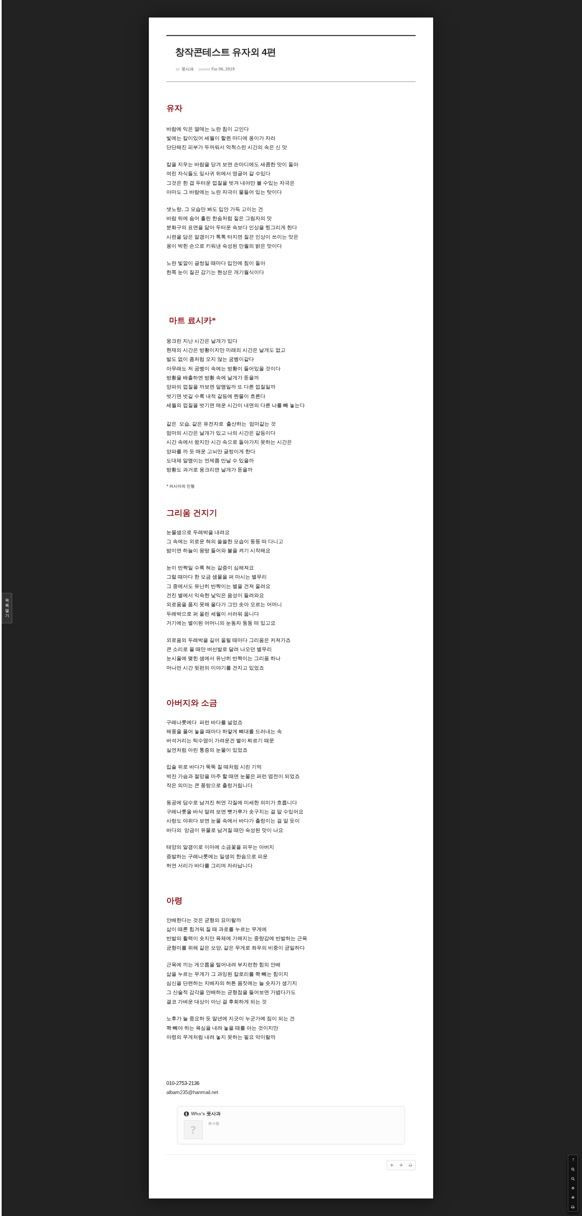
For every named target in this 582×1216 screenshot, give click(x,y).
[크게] (573, 1169)
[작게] (573, 1178)
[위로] (573, 1188)
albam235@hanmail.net (192, 1092)
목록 (7, 608)
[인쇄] (573, 1207)
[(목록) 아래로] (573, 1197)
